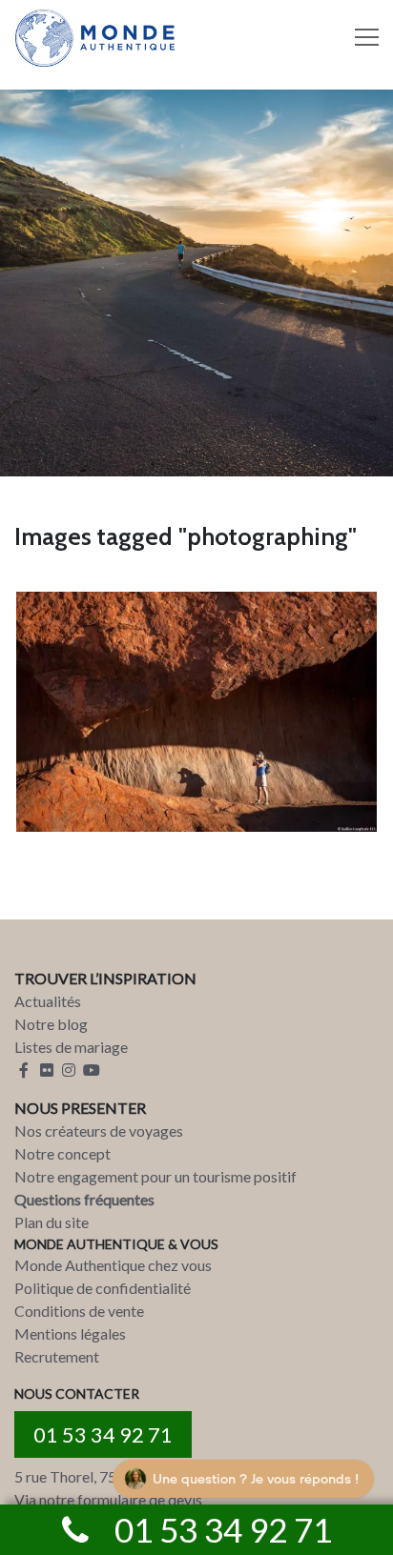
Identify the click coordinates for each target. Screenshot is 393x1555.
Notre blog (51, 1024)
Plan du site (51, 1222)
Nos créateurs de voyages (98, 1130)
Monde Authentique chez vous (113, 1265)
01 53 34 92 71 (103, 1434)
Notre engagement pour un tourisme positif (155, 1176)
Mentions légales (70, 1333)
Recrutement (56, 1356)
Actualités (47, 1001)
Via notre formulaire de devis (108, 1499)
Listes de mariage (71, 1047)
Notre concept (62, 1153)
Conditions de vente (79, 1311)
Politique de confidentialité (102, 1288)
